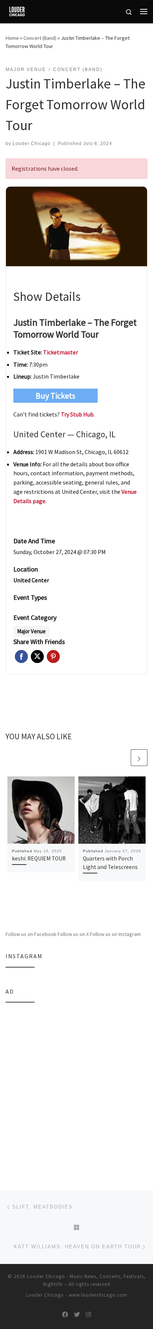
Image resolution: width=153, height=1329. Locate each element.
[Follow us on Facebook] (65, 1314)
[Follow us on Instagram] (88, 1314)
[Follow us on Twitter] (77, 1314)
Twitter (37, 656)
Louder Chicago (32, 143)
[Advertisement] (76, 1086)
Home (12, 38)
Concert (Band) (39, 38)
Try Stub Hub (77, 414)
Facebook (21, 656)
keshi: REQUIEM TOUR (39, 858)
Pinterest (53, 656)
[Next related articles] (139, 757)
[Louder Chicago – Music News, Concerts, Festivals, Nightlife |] (17, 10)
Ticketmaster (60, 352)
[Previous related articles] (121, 757)
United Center (31, 580)
